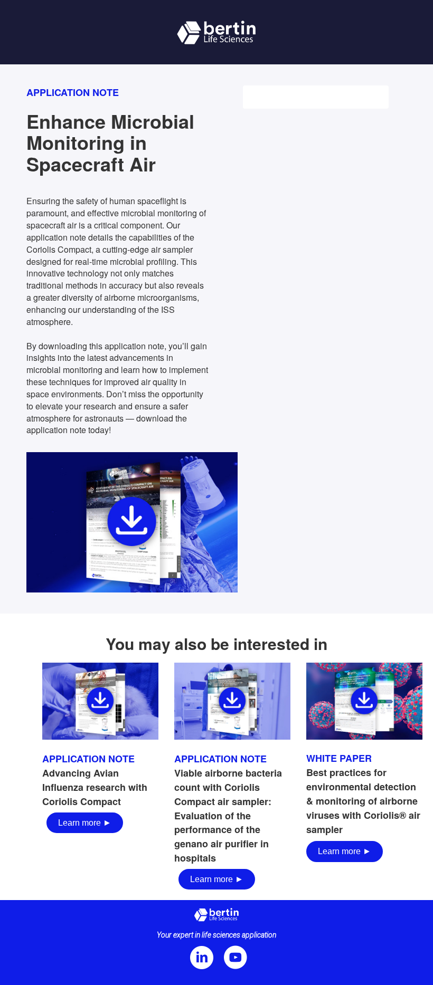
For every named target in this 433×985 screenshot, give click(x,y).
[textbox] (100, 791)
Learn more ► (84, 822)
